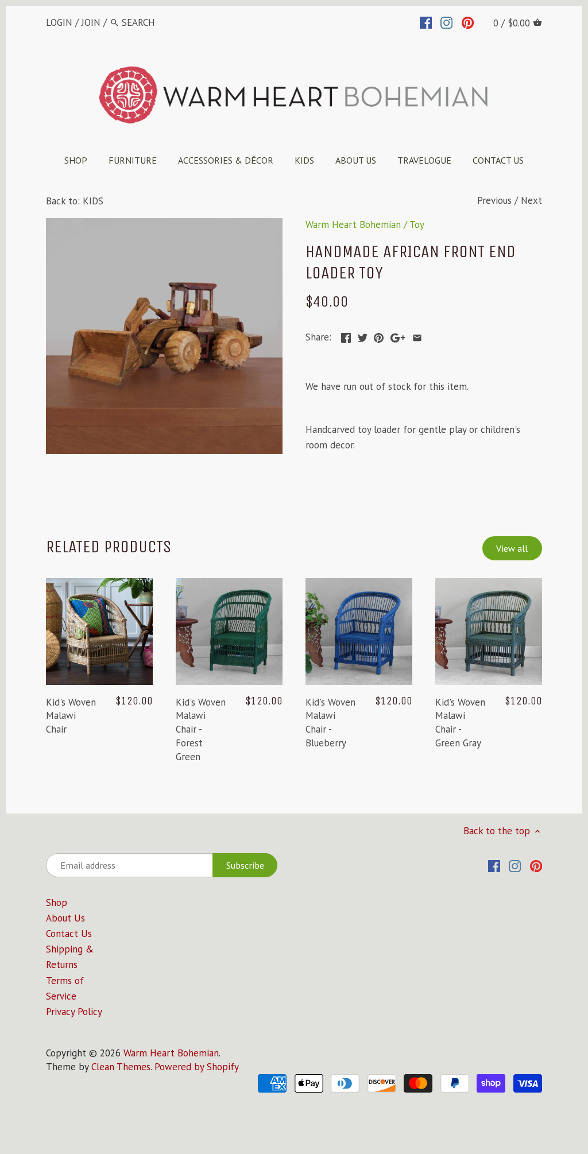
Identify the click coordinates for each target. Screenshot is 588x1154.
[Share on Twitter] (363, 336)
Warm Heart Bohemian (353, 224)
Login (59, 22)
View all (512, 548)
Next (531, 200)
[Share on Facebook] (346, 336)
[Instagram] (446, 22)
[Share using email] (417, 336)
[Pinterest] (468, 22)
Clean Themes (120, 1066)
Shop (56, 902)
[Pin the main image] (379, 336)
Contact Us (69, 933)
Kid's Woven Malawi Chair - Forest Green (201, 729)
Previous (494, 200)
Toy (416, 224)
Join (91, 22)
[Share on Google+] (397, 336)
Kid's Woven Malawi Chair (71, 716)
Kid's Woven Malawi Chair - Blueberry (330, 722)
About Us (65, 918)
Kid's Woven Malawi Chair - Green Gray (460, 722)
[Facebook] (426, 22)
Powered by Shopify (196, 1066)
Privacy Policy (74, 1011)
